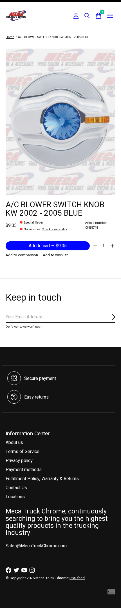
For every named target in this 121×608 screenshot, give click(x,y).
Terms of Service (22, 451)
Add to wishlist (55, 255)
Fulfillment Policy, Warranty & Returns (42, 478)
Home (10, 37)
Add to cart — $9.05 (48, 245)
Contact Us (16, 487)
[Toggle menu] (109, 15)
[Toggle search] (87, 15)
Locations (15, 496)
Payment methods (24, 469)
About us (14, 442)
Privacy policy (19, 460)
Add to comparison (22, 255)
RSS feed (77, 578)
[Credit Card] (111, 593)
